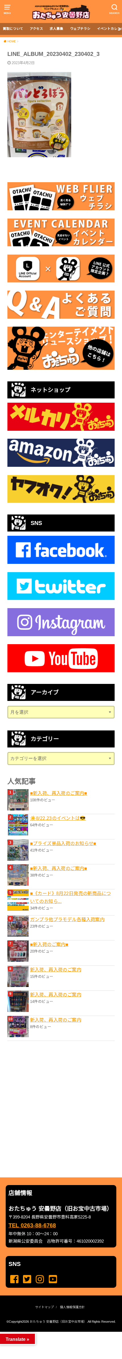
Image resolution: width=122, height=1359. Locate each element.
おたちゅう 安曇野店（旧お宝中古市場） (58, 1321)
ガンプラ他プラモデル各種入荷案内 (67, 919)
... (56, 1333)
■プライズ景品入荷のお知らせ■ (63, 843)
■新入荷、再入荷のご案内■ (58, 793)
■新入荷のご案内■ (49, 944)
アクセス (36, 28)
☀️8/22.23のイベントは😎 (58, 818)
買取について (13, 28)
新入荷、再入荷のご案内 (55, 969)
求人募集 (56, 28)
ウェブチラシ (80, 28)
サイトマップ (44, 1307)
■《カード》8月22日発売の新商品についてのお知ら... (70, 897)
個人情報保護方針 (72, 1307)
